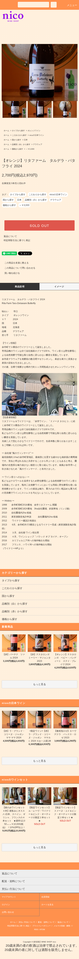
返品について (10, 236)
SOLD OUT (39, 225)
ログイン (6, 904)
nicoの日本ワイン (36, 135)
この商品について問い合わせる (19, 268)
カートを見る (47, 904)
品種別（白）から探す (21, 144)
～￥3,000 (30, 149)
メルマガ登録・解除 (62, 926)
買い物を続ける (12, 273)
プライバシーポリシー (41, 926)
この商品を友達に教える (16, 263)
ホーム (6, 131)
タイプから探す (18, 131)
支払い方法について (27, 922)
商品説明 (20, 286)
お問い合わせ (8, 912)
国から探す (16, 140)
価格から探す (17, 149)
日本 (26, 140)
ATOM (42, 929)
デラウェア (37, 144)
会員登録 (45, 897)
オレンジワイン (34, 131)
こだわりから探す (19, 135)
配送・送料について (46, 922)
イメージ (59, 286)
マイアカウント (9, 897)
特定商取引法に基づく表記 (17, 240)
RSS (36, 929)
